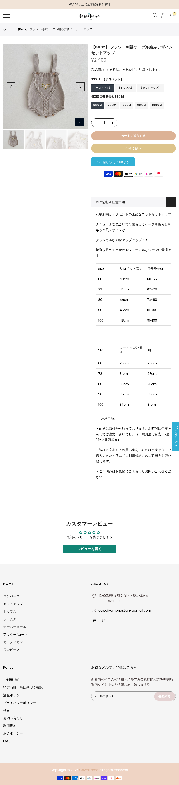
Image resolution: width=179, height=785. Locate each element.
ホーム (7, 29)
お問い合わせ (13, 718)
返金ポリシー (13, 695)
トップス (9, 611)
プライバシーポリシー (19, 702)
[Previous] (11, 86)
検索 (6, 710)
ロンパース (11, 596)
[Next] (80, 86)
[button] (113, 161)
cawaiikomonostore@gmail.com (124, 610)
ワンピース (11, 649)
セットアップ (13, 604)
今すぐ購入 (133, 148)
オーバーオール (14, 626)
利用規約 (9, 725)
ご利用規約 (11, 680)
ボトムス (9, 619)
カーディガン (13, 642)
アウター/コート (15, 634)
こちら (133, 471)
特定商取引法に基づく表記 (23, 687)
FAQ (6, 741)
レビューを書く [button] (89, 548)
